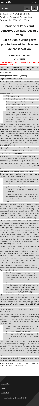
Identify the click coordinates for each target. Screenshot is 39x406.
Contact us (5, 393)
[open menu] (27, 8)
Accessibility (5, 384)
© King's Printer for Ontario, (14, 398)
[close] (34, 8)
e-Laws (4, 8)
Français (33, 2)
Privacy (3, 388)
